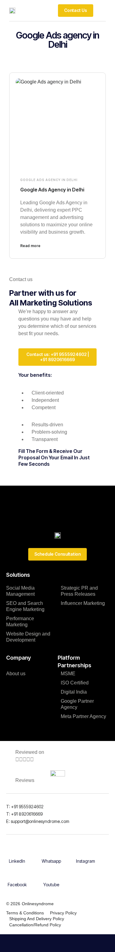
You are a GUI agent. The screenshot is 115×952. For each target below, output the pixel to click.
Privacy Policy (63, 912)
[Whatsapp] (51, 852)
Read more (30, 245)
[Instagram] (85, 852)
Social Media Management (20, 591)
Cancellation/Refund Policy (35, 924)
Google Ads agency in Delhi (49, 180)
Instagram (85, 861)
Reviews (24, 780)
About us (15, 673)
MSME (68, 673)
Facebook (17, 884)
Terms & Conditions (25, 912)
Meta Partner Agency (83, 716)
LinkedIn (17, 861)
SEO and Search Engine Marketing (25, 606)
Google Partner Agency (77, 704)
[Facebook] (17, 875)
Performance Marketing (20, 621)
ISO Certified (75, 682)
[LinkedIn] (17, 852)
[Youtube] (51, 875)
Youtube (51, 884)
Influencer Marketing (83, 603)
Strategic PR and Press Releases (79, 591)
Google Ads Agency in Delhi (52, 190)
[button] (101, 10)
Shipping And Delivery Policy (36, 918)
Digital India (74, 692)
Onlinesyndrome (38, 903)
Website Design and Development (28, 637)
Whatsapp (51, 861)
